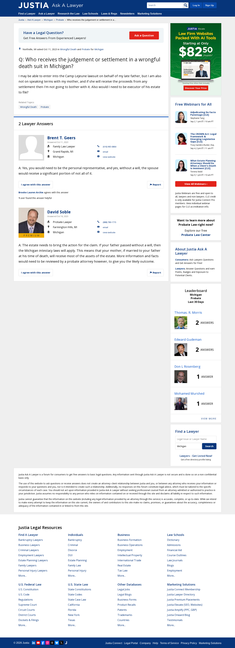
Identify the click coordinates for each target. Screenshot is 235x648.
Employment (125, 550)
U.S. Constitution (28, 589)
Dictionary (173, 540)
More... (22, 575)
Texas (71, 620)
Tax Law (122, 570)
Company (145, 643)
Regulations (25, 599)
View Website (109, 156)
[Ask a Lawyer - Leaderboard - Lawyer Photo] (180, 322)
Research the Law (68, 13)
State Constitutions (79, 589)
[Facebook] (43, 643)
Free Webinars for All (193, 104)
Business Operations (130, 545)
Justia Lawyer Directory (181, 594)
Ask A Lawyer (34, 20)
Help (155, 643)
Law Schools (90, 13)
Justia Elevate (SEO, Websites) (184, 604)
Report (156, 184)
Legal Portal (131, 643)
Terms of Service (169, 643)
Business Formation (129, 540)
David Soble (59, 212)
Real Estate (124, 565)
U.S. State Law (78, 584)
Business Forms (127, 599)
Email (105, 151)
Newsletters (127, 13)
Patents (122, 610)
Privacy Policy (189, 643)
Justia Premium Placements (183, 599)
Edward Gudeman (188, 339)
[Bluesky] (57, 643)
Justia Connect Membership (183, 589)
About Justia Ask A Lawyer (191, 251)
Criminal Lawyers (28, 550)
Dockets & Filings (28, 620)
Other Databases (129, 584)
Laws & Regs (109, 13)
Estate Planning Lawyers (33, 560)
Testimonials (175, 620)
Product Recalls (127, 604)
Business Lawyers (29, 545)
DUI (70, 555)
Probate (60, 20)
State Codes (75, 594)
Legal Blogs (125, 594)
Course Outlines (176, 555)
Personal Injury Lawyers (32, 570)
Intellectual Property (130, 555)
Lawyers (180, 268)
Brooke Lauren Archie (31, 192)
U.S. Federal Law (29, 584)
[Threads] (52, 643)
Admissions (174, 545)
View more (208, 418)
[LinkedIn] (33, 643)
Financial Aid (174, 550)
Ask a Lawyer (46, 13)
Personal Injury (77, 570)
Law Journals (175, 560)
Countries (123, 620)
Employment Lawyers (31, 555)
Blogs (170, 565)
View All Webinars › (195, 183)
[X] (61, 643)
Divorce (72, 550)
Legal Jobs (124, 589)
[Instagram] (47, 643)
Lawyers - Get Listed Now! (196, 456)
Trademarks (125, 615)
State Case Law (77, 599)
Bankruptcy (75, 540)
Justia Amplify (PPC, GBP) (182, 610)
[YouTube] (38, 643)
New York (74, 615)
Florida (72, 610)
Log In (196, 5)
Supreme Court (27, 604)
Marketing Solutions (149, 13)
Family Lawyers (27, 565)
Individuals (75, 535)
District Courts (27, 615)
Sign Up (209, 5)
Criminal (73, 545)
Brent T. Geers (61, 137)
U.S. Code (23, 594)
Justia (21, 20)
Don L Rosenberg (187, 366)
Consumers (181, 259)
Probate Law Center (196, 235)
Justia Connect (113, 643)
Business (124, 535)
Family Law (74, 565)
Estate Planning (77, 560)
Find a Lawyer (26, 13)
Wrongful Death (68, 49)
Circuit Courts (26, 610)
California (74, 604)
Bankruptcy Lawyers (30, 540)
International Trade (129, 560)
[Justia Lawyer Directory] (66, 643)
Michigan (48, 20)
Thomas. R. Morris (188, 312)
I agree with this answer (35, 184)
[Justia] (33, 5)
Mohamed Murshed (189, 393)
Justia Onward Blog (178, 615)
